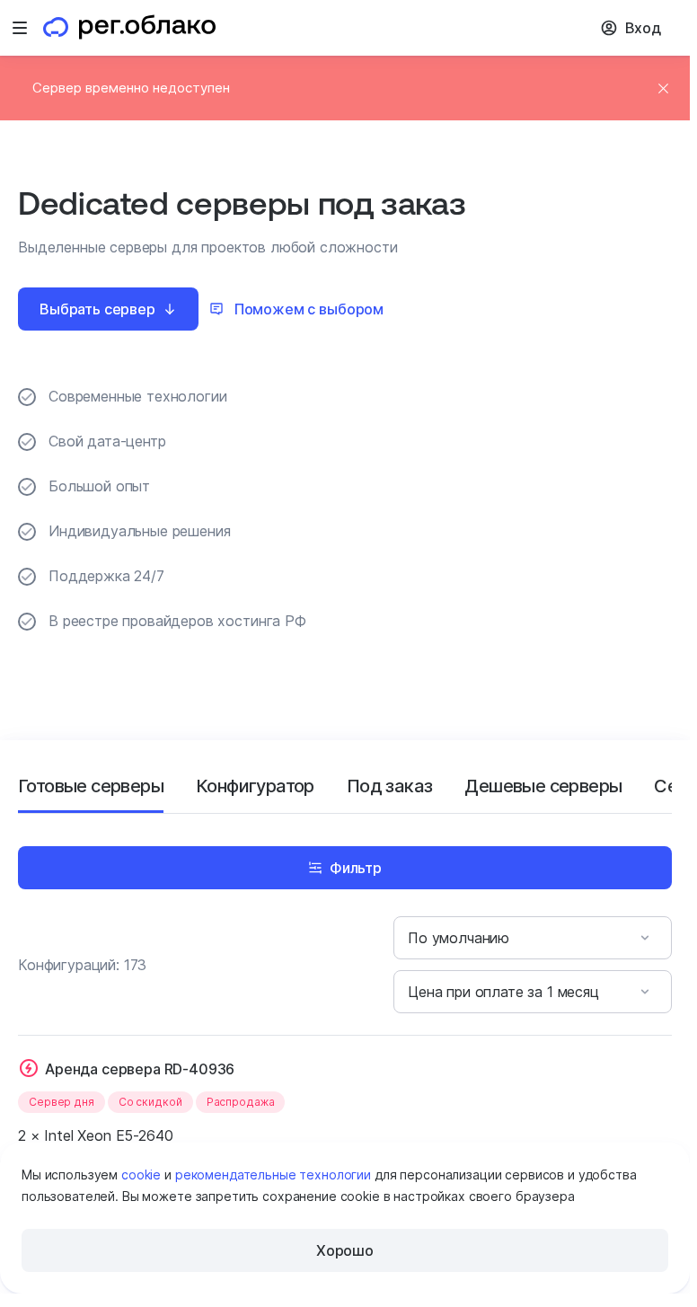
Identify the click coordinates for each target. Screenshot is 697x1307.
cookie (141, 1174)
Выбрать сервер (97, 309)
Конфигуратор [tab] (255, 786)
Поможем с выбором (309, 309)
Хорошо (345, 1250)
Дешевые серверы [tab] (543, 786)
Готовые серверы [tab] (90, 786)
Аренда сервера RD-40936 (139, 1069)
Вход (643, 28)
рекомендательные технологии (273, 1174)
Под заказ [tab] (390, 786)
